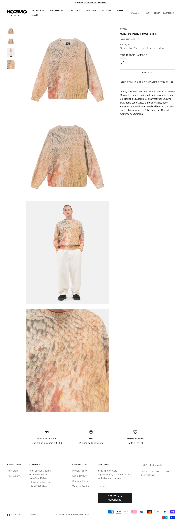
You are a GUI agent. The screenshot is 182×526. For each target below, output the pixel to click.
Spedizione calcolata (143, 48)
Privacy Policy (79, 471)
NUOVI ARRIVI (38, 11)
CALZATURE (75, 11)
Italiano (135, 13)
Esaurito (147, 72)
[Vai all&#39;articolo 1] (11, 31)
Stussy (123, 29)
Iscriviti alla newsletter (115, 498)
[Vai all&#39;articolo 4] (11, 64)
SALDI (35, 15)
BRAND (120, 11)
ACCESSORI (91, 11)
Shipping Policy (80, 481)
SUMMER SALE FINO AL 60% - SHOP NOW (91, 3)
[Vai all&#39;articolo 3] (11, 52)
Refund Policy (79, 476)
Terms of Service (80, 486)
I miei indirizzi (14, 476)
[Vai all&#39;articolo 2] (11, 41)
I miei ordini (12, 471)
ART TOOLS (106, 11)
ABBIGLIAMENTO (57, 11)
